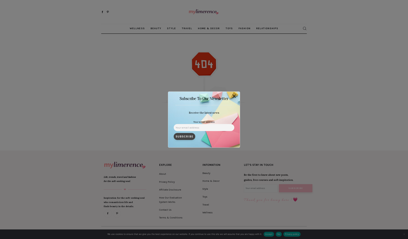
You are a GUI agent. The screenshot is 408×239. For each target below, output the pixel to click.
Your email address (204, 122)
